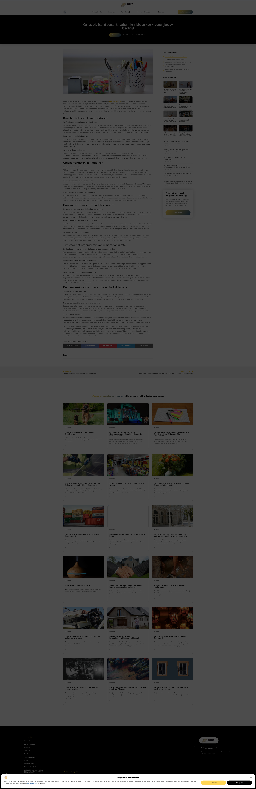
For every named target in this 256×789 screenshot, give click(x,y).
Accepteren (213, 783)
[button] (251, 778)
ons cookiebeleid (32, 783)
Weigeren (239, 783)
